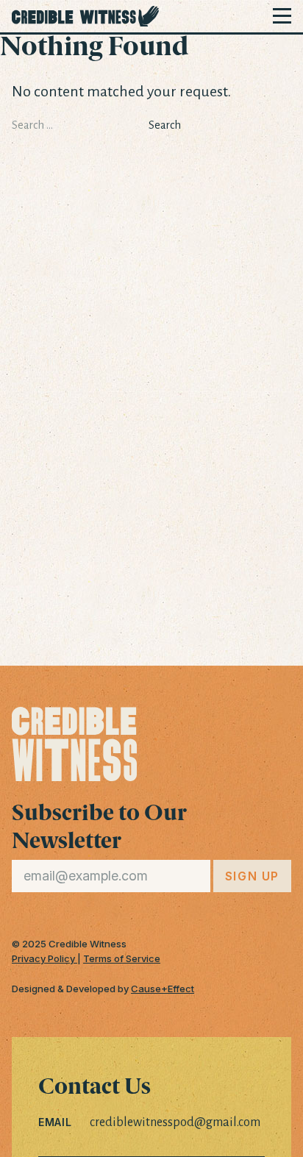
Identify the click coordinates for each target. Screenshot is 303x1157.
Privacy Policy (44, 958)
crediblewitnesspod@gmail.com (175, 1122)
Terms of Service (121, 958)
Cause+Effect (162, 988)
